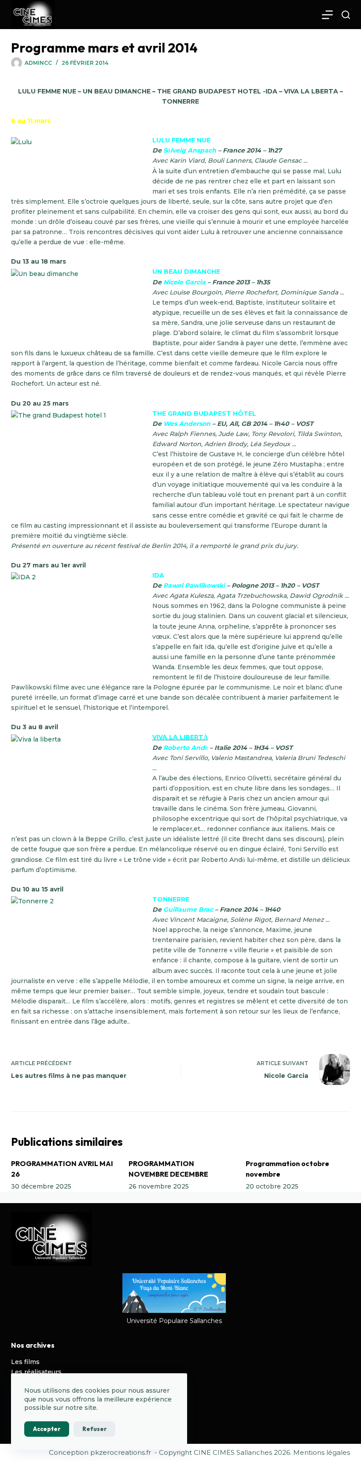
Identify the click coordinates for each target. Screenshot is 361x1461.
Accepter (46, 1428)
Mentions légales (321, 1452)
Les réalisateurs (36, 1372)
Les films (25, 1362)
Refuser (94, 1428)
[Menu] (327, 14)
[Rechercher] (346, 15)
